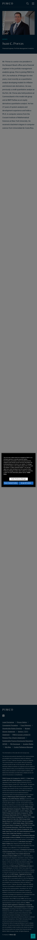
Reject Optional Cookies (10, 483)
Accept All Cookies (26, 483)
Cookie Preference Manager (18, 479)
